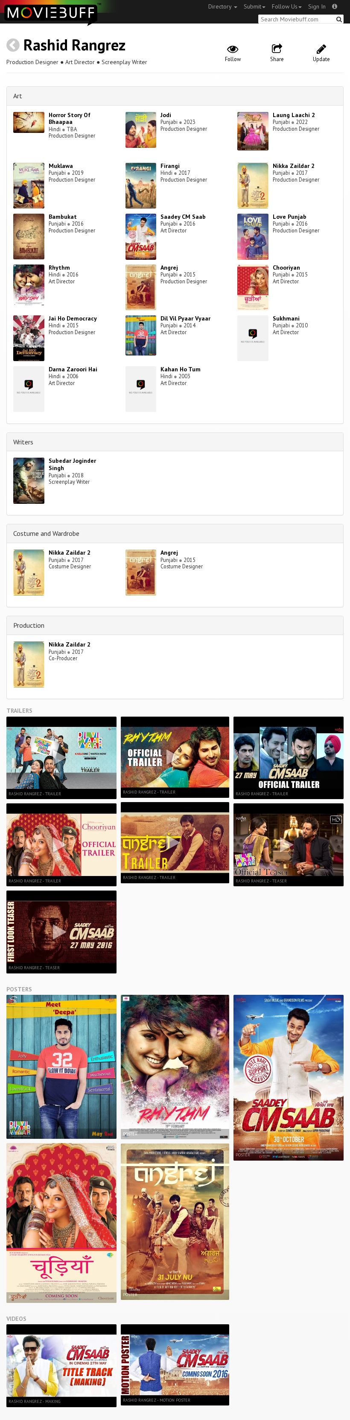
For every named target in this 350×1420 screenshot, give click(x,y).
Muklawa (61, 166)
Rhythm (59, 267)
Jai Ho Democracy (73, 318)
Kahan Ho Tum (180, 369)
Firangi (170, 166)
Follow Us (285, 6)
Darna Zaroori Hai (73, 369)
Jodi (165, 115)
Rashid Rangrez (74, 45)
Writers (23, 442)
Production (28, 625)
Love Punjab (289, 216)
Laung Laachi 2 (294, 115)
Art (17, 95)
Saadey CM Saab (183, 216)
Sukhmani (286, 318)
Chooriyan (286, 267)
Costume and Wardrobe (46, 533)
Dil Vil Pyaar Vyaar (185, 318)
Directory (220, 6)
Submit (252, 6)
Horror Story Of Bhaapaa (69, 118)
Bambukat (63, 216)
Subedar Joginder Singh (72, 464)
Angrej (169, 267)
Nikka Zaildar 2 (294, 166)
